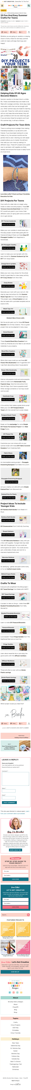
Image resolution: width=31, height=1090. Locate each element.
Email (4, 795)
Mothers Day (15, 1053)
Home (2, 13)
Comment (5, 771)
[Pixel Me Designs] (18, 1084)
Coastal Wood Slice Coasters (14, 341)
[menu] (2, 5)
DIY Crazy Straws (6, 277)
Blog (15, 1009)
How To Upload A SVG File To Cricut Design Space (23, 955)
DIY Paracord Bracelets (17, 622)
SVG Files (15, 1027)
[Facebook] (9, 992)
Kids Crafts (20, 727)
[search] (29, 5)
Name (4, 788)
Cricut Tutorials (15, 1033)
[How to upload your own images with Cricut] (8, 947)
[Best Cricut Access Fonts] (23, 929)
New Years (15, 1043)
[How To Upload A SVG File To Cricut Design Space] (23, 947)
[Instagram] (17, 992)
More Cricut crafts (18, 318)
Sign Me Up (15, 972)
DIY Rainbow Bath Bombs (9, 509)
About (15, 1004)
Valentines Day (15, 1045)
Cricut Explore (17, 299)
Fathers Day (15, 1056)
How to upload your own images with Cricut (8, 955)
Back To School (15, 1061)
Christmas (15, 1069)
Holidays (13, 727)
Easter (15, 1051)
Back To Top (15, 1080)
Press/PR (15, 1007)
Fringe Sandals (19, 637)
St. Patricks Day (15, 1048)
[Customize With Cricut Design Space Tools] (8, 929)
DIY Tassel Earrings (7, 589)
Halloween (15, 1067)
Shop (15, 1012)
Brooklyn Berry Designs (15, 6)
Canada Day (15, 1059)
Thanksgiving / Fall (16, 1064)
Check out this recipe (8, 224)
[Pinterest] (13, 992)
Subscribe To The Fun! (16, 1)
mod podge (13, 424)
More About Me (15, 850)
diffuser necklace (20, 656)
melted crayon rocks (13, 569)
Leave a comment (4, 22)
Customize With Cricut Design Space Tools (8, 937)
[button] (28, 48)
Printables (15, 1030)
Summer (26, 727)
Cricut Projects (15, 1025)
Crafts (4, 10)
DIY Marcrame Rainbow (11, 540)
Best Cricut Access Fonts (23, 936)
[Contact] (21, 992)
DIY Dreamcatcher (7, 526)
